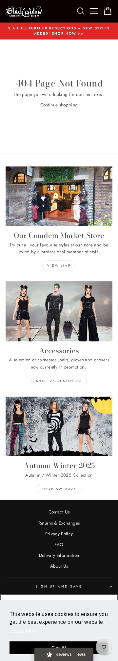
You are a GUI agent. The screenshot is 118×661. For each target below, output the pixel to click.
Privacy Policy (59, 533)
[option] (59, 31)
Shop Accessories (59, 380)
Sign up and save (59, 586)
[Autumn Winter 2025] (59, 426)
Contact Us (59, 512)
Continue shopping (59, 105)
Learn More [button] (24, 631)
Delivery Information (59, 555)
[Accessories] (59, 311)
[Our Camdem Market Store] (59, 196)
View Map (59, 265)
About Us (59, 566)
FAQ (58, 544)
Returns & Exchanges (59, 523)
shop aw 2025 (59, 488)
